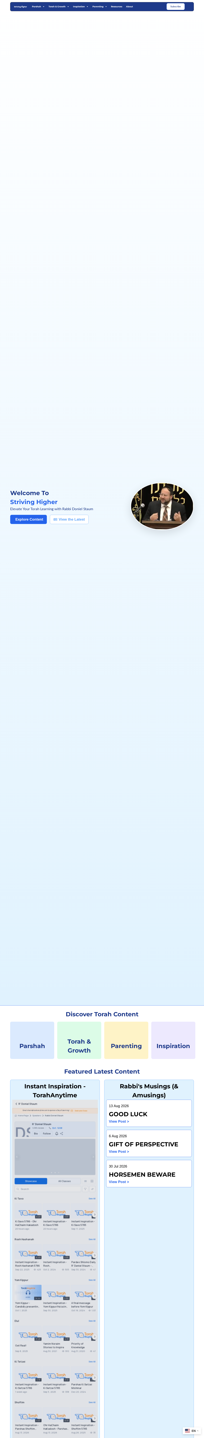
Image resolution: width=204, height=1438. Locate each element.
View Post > (119, 1121)
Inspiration (79, 6)
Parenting (97, 6)
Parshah (36, 6)
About (129, 6)
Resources (116, 6)
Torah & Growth (57, 6)
